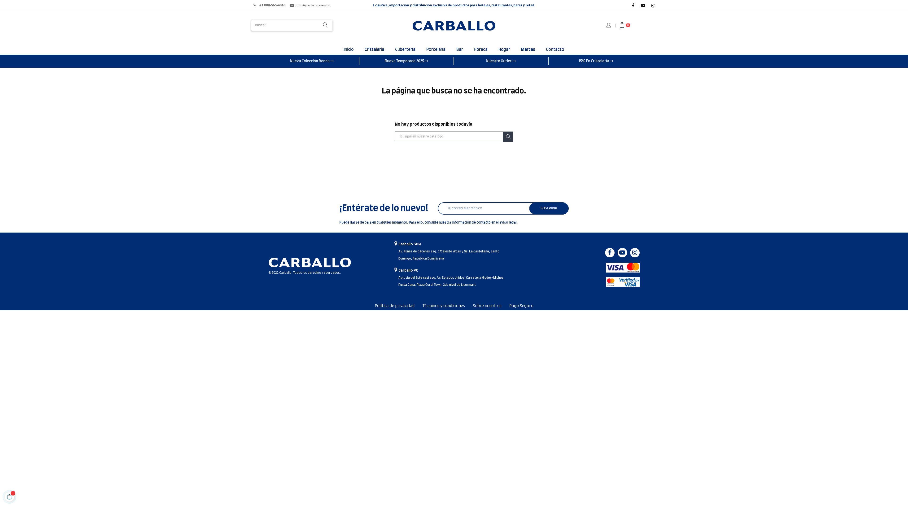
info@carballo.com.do (313, 5)
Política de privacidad (395, 306)
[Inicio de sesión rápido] (609, 25)
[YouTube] (643, 5)
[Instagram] (653, 5)
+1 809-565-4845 (272, 5)
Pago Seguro (521, 306)
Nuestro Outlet (499, 61)
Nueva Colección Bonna (310, 61)
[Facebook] (633, 5)
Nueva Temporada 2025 (405, 61)
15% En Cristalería (594, 61)
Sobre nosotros (487, 306)
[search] (325, 25)
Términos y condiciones (444, 306)
